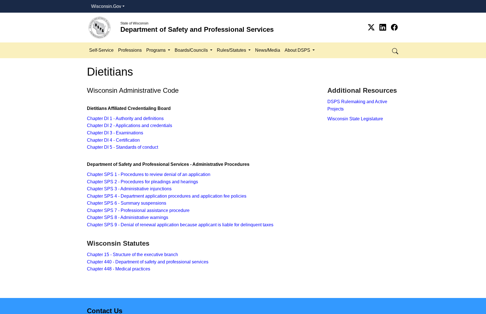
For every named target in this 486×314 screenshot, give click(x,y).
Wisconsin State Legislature (355, 118)
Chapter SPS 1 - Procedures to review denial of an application (148, 174)
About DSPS (298, 50)
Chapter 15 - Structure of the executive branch (132, 254)
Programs (156, 50)
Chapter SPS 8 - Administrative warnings (127, 217)
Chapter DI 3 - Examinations (115, 132)
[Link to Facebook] (394, 27)
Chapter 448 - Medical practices (118, 268)
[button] (395, 50)
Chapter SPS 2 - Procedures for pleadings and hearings (142, 181)
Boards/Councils (192, 50)
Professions (130, 50)
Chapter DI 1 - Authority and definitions (125, 118)
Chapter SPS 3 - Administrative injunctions (129, 188)
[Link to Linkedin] (383, 27)
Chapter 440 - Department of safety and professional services (147, 261)
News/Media (267, 50)
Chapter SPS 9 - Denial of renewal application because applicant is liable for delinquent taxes (180, 224)
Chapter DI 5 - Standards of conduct (122, 147)
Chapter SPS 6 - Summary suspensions (126, 203)
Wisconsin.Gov (106, 6)
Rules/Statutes (232, 50)
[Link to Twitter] (372, 27)
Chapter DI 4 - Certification (113, 140)
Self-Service (101, 50)
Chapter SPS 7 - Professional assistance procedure (138, 210)
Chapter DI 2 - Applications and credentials (129, 125)
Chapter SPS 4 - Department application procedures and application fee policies (166, 196)
